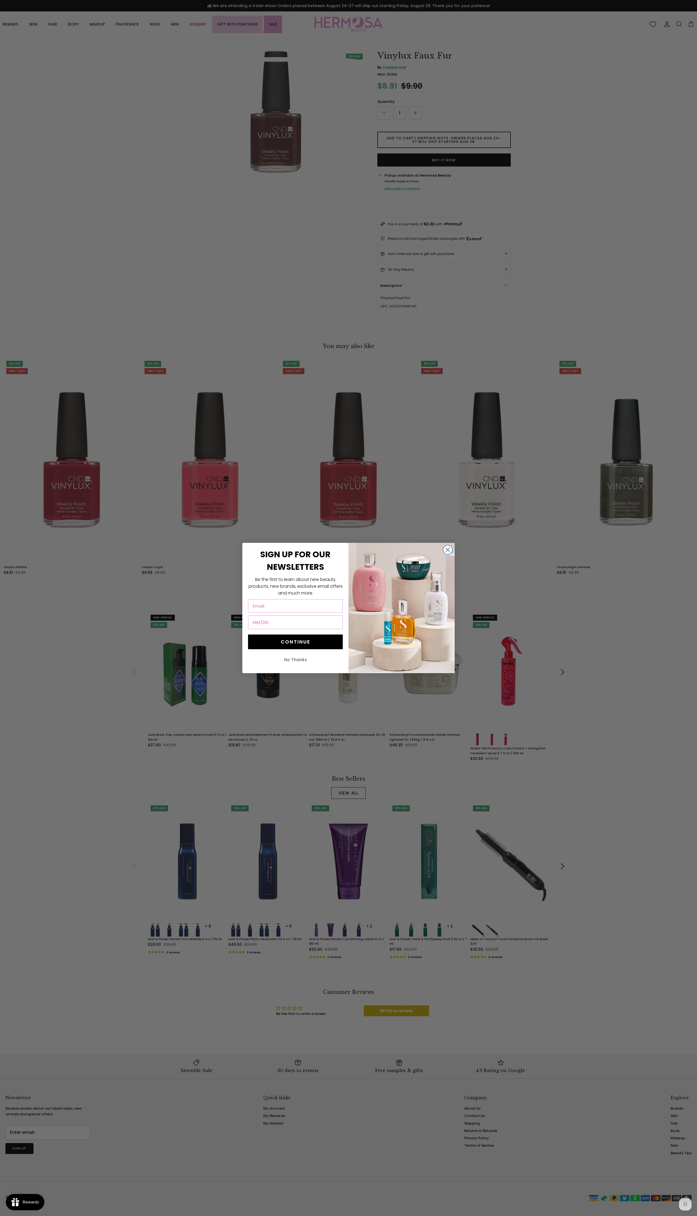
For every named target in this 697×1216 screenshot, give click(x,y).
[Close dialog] (448, 550)
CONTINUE (295, 641)
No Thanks (295, 660)
